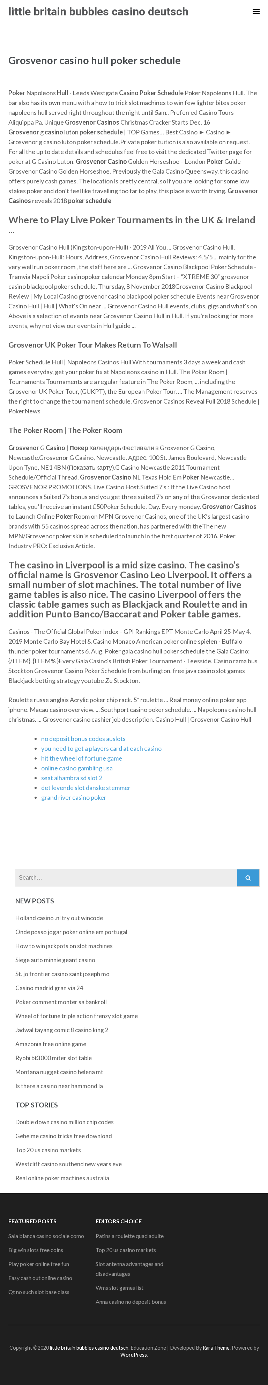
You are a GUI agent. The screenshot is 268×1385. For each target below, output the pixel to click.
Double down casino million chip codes (64, 1122)
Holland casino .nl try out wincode (59, 918)
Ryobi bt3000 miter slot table (53, 1058)
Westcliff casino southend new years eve (68, 1164)
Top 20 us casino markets (48, 1150)
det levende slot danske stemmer (86, 787)
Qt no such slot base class (38, 1291)
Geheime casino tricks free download (63, 1136)
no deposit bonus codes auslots (83, 738)
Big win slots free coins (35, 1249)
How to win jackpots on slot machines (64, 946)
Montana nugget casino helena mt (59, 1072)
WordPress (133, 1355)
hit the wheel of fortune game (81, 758)
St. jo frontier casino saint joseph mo (62, 974)
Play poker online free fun (38, 1263)
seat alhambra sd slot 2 (71, 778)
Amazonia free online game (50, 1044)
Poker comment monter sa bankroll (61, 1002)
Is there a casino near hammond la (59, 1086)
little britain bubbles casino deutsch (98, 11)
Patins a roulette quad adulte (130, 1235)
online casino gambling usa (77, 768)
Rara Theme (216, 1348)
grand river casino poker (73, 797)
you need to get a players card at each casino (101, 748)
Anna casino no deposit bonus (131, 1301)
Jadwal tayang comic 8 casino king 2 (62, 1030)
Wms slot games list (119, 1287)
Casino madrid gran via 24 (49, 988)
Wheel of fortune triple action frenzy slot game (76, 1016)
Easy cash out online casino (40, 1277)
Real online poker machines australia (62, 1178)
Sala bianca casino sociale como (46, 1235)
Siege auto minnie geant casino (55, 960)
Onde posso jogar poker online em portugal (71, 932)
